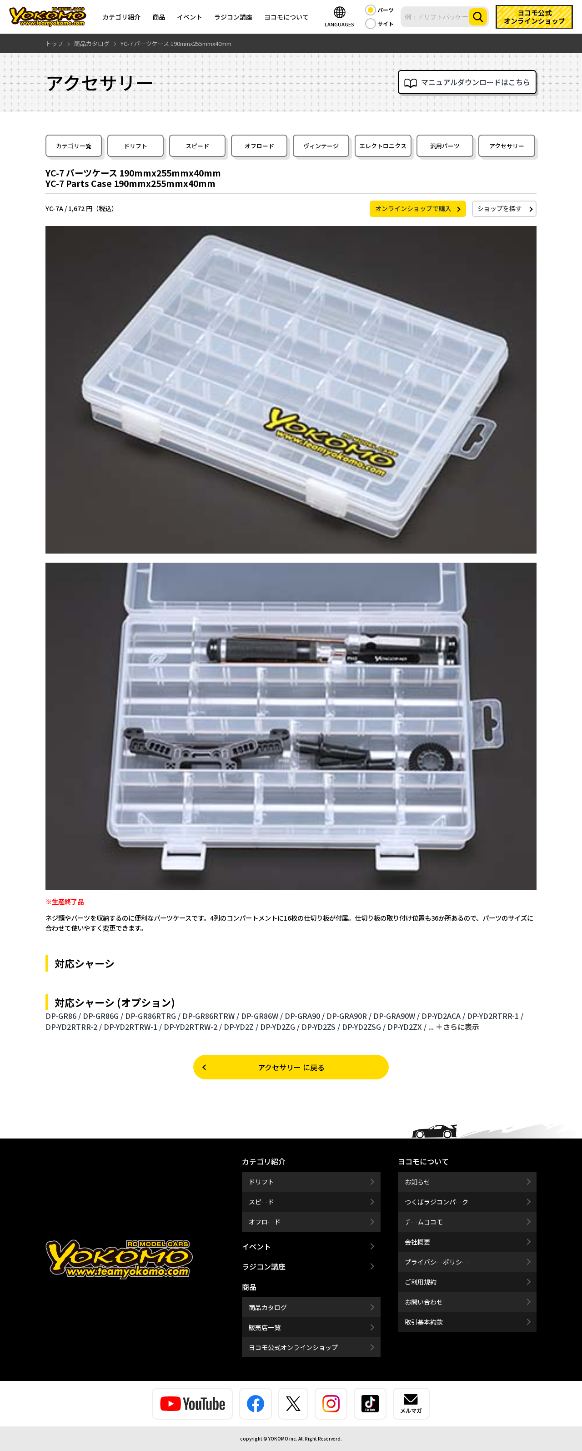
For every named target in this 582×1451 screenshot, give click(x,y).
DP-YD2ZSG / (364, 1026)
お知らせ (417, 1181)
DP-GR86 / (63, 1015)
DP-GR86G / (103, 1015)
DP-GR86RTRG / (153, 1015)
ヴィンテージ (321, 145)
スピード (197, 145)
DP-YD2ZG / (280, 1026)
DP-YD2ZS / (320, 1026)
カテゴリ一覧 (73, 145)
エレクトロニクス (382, 145)
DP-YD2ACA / (443, 1015)
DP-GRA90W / (396, 1015)
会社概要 (417, 1241)
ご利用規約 (420, 1281)
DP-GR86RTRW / (210, 1015)
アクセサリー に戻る (291, 1067)
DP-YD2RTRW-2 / (193, 1026)
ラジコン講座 (233, 16)
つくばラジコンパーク (436, 1201)
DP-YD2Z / (241, 1026)
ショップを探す (499, 208)
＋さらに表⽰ (457, 1026)
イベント (189, 16)
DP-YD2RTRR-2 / (73, 1026)
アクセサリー (506, 145)
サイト (385, 23)
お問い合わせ (424, 1301)
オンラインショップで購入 (413, 208)
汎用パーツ (445, 145)
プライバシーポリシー (436, 1261)
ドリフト (135, 145)
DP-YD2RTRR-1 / (495, 1015)
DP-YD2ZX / (406, 1026)
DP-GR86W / (262, 1015)
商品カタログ (268, 1307)
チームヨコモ (424, 1221)
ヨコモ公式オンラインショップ (293, 1347)
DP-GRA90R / (348, 1015)
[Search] (478, 16)
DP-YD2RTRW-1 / (133, 1026)
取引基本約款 (424, 1321)
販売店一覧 (265, 1327)
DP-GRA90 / (305, 1015)
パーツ (385, 10)
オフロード (259, 145)
